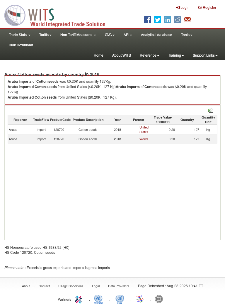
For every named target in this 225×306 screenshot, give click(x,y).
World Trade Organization (140, 299)
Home (98, 55)
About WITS (121, 55)
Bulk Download (21, 44)
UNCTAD (99, 299)
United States (144, 129)
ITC (79, 299)
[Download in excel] (210, 109)
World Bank (160, 299)
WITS (58, 14)
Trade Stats (18, 34)
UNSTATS (120, 299)
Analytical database (156, 34)
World (143, 138)
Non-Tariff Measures (76, 34)
